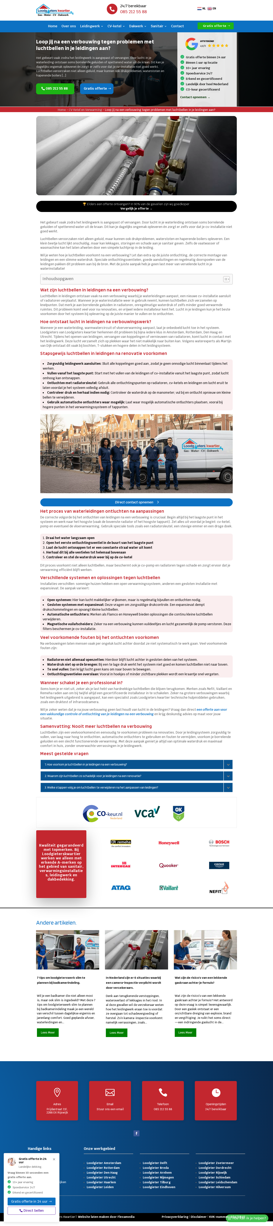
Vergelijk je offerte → (136, 208)
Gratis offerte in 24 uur (29, 1201)
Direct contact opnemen (134, 502)
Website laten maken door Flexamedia (106, 1217)
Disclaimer (199, 1217)
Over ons (68, 26)
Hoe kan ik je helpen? (249, 1218)
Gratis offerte (214, 26)
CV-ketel (114, 26)
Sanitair (157, 26)
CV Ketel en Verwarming (85, 110)
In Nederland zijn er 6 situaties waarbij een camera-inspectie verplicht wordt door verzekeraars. (133, 983)
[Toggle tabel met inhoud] (224, 279)
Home (52, 26)
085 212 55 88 (57, 88)
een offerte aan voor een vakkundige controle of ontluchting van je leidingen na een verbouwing (133, 712)
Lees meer (48, 1032)
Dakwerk (136, 26)
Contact (177, 26)
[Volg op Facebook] (136, 1133)
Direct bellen (34, 1210)
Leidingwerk (90, 26)
